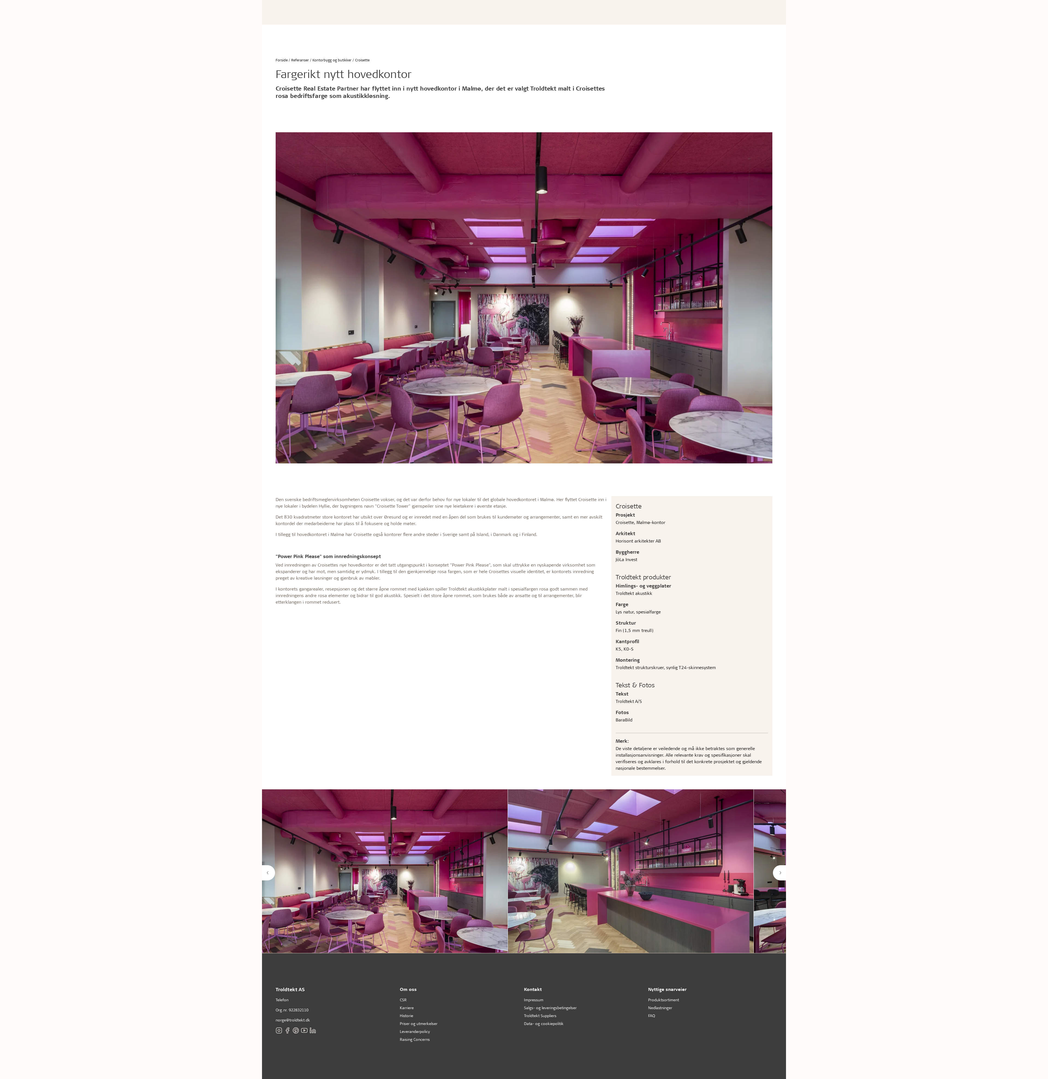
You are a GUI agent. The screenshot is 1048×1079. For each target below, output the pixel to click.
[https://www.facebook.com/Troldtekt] (287, 1030)
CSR (403, 999)
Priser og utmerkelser (418, 1023)
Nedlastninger (660, 1007)
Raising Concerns (415, 1039)
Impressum (533, 999)
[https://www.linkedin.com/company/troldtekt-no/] (312, 1030)
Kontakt (533, 989)
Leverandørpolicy (415, 1031)
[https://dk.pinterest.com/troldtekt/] (296, 1030)
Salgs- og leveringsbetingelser (550, 1007)
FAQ (651, 1015)
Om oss (408, 989)
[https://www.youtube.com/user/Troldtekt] (304, 1030)
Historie (406, 1015)
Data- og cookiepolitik (544, 1023)
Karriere (407, 1007)
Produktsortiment (663, 999)
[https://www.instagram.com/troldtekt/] (279, 1030)
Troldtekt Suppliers (540, 1015)
